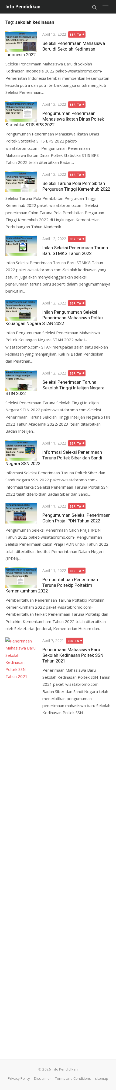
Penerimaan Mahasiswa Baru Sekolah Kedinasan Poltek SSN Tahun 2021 (72, 655)
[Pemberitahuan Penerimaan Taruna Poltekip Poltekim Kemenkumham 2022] (21, 577)
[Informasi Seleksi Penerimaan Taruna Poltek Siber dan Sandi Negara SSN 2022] (21, 450)
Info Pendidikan (22, 6)
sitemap (101, 1078)
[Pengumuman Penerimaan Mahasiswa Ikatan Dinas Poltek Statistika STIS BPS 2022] (21, 111)
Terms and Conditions (73, 1078)
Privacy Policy (19, 1078)
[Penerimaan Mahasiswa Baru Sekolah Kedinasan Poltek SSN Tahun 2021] (21, 840)
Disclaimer (42, 1078)
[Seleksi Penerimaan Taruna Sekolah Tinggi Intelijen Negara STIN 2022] (21, 380)
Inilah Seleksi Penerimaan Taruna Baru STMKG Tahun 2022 (75, 250)
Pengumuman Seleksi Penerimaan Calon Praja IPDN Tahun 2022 (76, 518)
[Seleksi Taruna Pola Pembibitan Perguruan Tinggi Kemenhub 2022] (21, 181)
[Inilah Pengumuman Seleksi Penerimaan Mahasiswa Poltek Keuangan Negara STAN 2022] (21, 310)
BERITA (75, 34)
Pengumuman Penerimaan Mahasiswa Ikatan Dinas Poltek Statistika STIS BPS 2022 (54, 119)
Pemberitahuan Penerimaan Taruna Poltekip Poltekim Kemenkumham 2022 (51, 585)
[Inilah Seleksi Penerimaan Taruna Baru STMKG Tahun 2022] (21, 246)
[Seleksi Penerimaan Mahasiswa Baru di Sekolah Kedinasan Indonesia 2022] (21, 41)
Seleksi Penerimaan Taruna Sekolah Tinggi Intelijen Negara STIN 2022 (54, 387)
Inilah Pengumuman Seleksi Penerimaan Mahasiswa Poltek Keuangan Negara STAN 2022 (54, 317)
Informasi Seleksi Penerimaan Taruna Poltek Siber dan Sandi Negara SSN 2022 (53, 457)
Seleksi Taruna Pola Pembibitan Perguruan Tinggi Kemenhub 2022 (76, 186)
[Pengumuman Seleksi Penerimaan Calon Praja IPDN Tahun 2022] (21, 513)
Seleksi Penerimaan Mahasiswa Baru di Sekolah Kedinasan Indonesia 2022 (55, 49)
